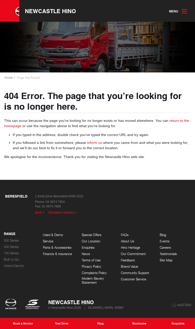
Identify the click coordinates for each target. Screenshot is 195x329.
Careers (165, 247)
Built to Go (11, 259)
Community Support (135, 273)
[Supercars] (32, 305)
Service (48, 241)
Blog (163, 235)
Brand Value (129, 266)
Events (164, 241)
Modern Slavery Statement (93, 280)
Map (38, 213)
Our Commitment (133, 254)
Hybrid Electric (14, 266)
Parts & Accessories (57, 247)
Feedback (128, 260)
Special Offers (91, 235)
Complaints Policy (94, 273)
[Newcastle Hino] (9, 11)
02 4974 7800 (55, 202)
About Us (127, 241)
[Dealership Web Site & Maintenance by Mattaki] (181, 305)
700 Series (11, 253)
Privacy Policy (91, 266)
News (86, 254)
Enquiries (88, 247)
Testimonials (168, 254)
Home (9, 78)
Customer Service (133, 279)
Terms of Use (91, 260)
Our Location (91, 241)
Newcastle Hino (50, 11)
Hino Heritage (130, 247)
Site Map (166, 260)
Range (9, 234)
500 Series (11, 247)
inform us (94, 143)
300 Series (11, 240)
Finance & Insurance (57, 254)
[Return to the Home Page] (12, 305)
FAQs (124, 235)
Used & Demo (53, 235)
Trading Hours (61, 213)
